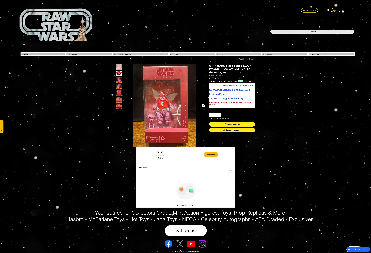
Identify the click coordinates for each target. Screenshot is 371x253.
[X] (180, 244)
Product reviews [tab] (142, 167)
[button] (343, 11)
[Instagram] (202, 244)
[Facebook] (168, 244)
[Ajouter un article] (219, 115)
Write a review (211, 154)
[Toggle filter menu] (230, 172)
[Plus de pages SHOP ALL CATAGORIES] (167, 54)
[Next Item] (203, 105)
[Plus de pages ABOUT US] (213, 54)
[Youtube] (191, 244)
